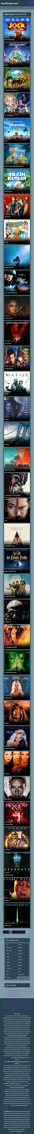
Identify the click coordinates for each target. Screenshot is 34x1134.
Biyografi (20, 950)
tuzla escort (6, 1004)
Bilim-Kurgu (9, 950)
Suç (19, 971)
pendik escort (27, 1004)
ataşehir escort (6, 1000)
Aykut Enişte (10, 988)
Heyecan (20, 959)
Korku (19, 962)
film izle (8, 1105)
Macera (8, 965)
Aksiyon (20, 944)
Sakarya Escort (27, 1002)
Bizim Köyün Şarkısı (12, 990)
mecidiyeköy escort (17, 1010)
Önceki (6, 932)
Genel (7, 956)
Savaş (19, 968)
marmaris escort (7, 1008)
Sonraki (19, 932)
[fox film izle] (10, 3)
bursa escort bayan (26, 1000)
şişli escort (27, 1008)
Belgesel (20, 947)
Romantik (8, 968)
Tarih (7, 974)
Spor (7, 971)
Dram (7, 953)
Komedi (8, 962)
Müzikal (20, 965)
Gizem (7, 959)
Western (8, 977)
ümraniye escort (21, 1006)
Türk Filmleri (21, 974)
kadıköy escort (13, 1006)
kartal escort (6, 1006)
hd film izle (24, 1083)
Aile (7, 944)
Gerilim (20, 956)
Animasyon (9, 947)
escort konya (15, 1008)
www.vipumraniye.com (15, 1000)
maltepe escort (20, 1004)
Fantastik (20, 953)
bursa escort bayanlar (18, 1002)
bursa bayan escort (8, 1002)
